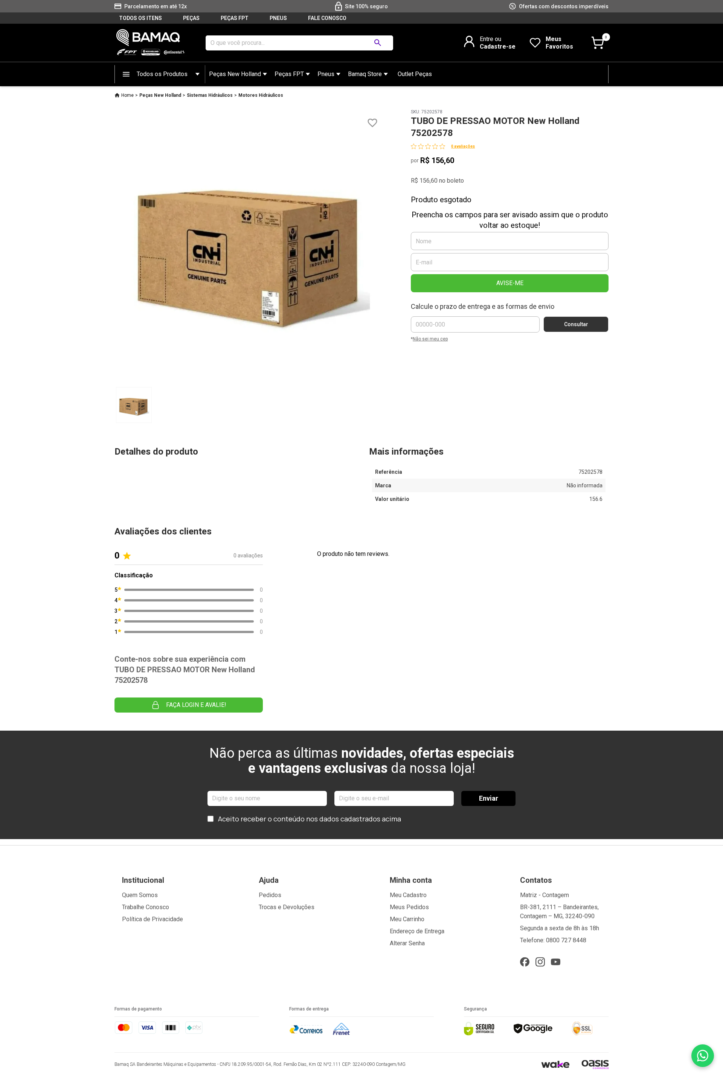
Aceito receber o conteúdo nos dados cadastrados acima (309, 818)
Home (127, 95)
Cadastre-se (498, 46)
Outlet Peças (415, 74)
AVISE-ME (509, 283)
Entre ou (490, 39)
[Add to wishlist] (372, 123)
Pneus (325, 74)
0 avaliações (463, 146)
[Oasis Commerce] (595, 1064)
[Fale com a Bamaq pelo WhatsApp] (702, 1055)
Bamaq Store (365, 74)
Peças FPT (289, 74)
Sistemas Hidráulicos (210, 95)
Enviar (488, 798)
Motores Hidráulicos (260, 95)
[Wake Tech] (555, 1064)
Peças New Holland (235, 74)
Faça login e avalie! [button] (196, 704)
